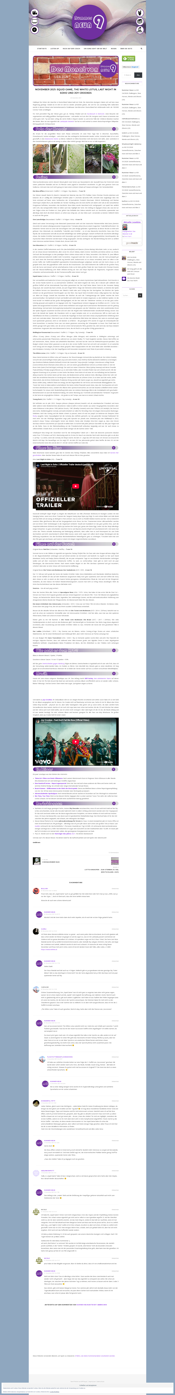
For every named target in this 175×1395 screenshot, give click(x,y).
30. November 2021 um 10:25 (49, 931)
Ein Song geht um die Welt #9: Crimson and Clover (134, 271)
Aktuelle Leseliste (132, 222)
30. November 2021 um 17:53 (52, 963)
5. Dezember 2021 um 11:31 (48, 1172)
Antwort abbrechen (98, 1305)
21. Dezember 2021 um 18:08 (52, 1273)
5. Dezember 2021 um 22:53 (57, 1083)
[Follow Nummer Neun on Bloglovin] (132, 66)
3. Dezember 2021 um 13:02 (48, 1103)
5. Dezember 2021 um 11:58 (51, 1192)
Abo (138, 75)
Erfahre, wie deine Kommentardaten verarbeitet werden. (95, 1356)
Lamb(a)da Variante (67, 121)
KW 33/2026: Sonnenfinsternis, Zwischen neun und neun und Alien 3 (131, 150)
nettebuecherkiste (130, 119)
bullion (44, 888)
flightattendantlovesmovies (60, 1057)
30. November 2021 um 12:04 (49, 989)
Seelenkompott (47, 1170)
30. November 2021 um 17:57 (52, 1023)
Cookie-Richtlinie (54, 1392)
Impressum (92, 1381)
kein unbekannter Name (102, 678)
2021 (65, 834)
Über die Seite (126, 49)
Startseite (42, 49)
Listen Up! (55, 49)
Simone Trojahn (127, 236)
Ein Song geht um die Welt (95, 49)
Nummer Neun (49, 912)
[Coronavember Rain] (36, 861)
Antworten (115, 888)
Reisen (113, 49)
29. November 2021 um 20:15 (52, 914)
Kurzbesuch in (95, 114)
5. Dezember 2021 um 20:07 (54, 1059)
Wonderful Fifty (48, 1101)
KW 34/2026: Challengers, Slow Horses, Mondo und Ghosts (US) (131, 125)
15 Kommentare (113, 852)
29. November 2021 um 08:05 (49, 890)
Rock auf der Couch (71, 49)
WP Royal (84, 1381)
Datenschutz (100, 1381)
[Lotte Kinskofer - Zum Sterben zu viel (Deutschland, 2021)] (115, 861)
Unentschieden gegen (53, 663)
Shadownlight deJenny (131, 144)
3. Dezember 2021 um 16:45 (51, 1142)
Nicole (47, 1258)
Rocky (35, 416)
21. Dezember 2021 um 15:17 (49, 1211)
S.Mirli (43, 929)
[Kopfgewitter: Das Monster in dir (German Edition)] (132, 228)
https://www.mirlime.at (49, 949)
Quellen (37, 826)
